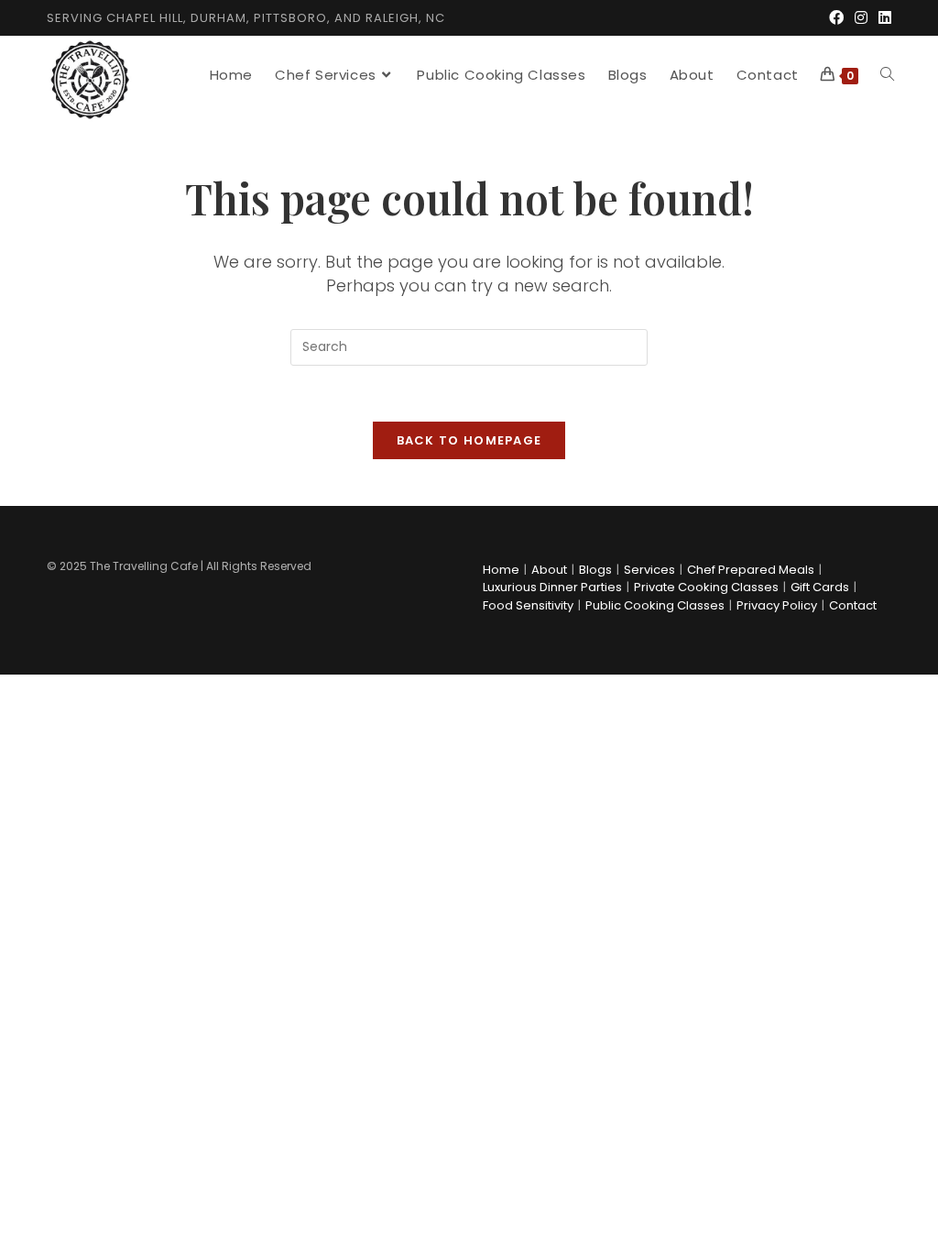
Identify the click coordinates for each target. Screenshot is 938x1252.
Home (501, 569)
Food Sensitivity (528, 605)
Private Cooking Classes (706, 587)
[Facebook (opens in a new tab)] (836, 18)
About (549, 569)
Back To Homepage (469, 440)
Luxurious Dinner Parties (552, 587)
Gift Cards (820, 587)
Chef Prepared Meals (750, 569)
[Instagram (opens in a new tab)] (861, 18)
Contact (853, 605)
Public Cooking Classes (655, 605)
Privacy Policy (776, 605)
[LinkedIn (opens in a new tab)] (882, 18)
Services (649, 569)
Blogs (595, 569)
